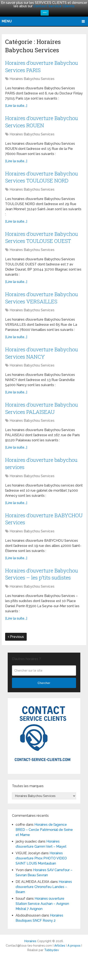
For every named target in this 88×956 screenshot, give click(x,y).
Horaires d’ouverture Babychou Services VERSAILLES (41, 298)
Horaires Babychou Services (32, 79)
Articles (59, 945)
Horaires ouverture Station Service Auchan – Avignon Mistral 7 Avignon (42, 904)
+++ (45, 12)
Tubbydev (51, 950)
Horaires (30, 941)
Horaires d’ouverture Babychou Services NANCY (41, 353)
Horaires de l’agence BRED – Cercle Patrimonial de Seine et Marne (44, 830)
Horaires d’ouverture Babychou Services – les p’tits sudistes (41, 574)
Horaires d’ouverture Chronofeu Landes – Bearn (44, 887)
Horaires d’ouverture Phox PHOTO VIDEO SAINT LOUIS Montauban (41, 858)
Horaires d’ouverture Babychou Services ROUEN (41, 122)
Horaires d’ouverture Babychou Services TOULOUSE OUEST (41, 237)
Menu (7, 21)
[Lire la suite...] (16, 106)
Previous (16, 637)
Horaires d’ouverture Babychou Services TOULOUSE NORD (41, 177)
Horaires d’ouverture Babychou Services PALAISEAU (41, 408)
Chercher (44, 683)
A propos (74, 945)
